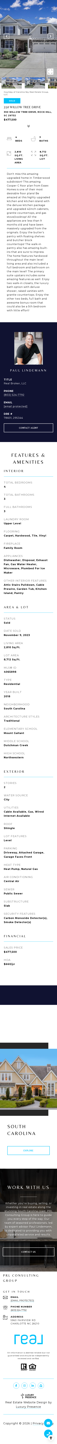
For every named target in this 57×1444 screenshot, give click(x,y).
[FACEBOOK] (16, 1386)
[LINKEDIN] (33, 1386)
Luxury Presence (28, 1406)
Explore (29, 1150)
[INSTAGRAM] (24, 1386)
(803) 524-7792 (14, 394)
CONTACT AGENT (28, 428)
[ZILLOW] (41, 1386)
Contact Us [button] (28, 1252)
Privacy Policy (43, 1423)
